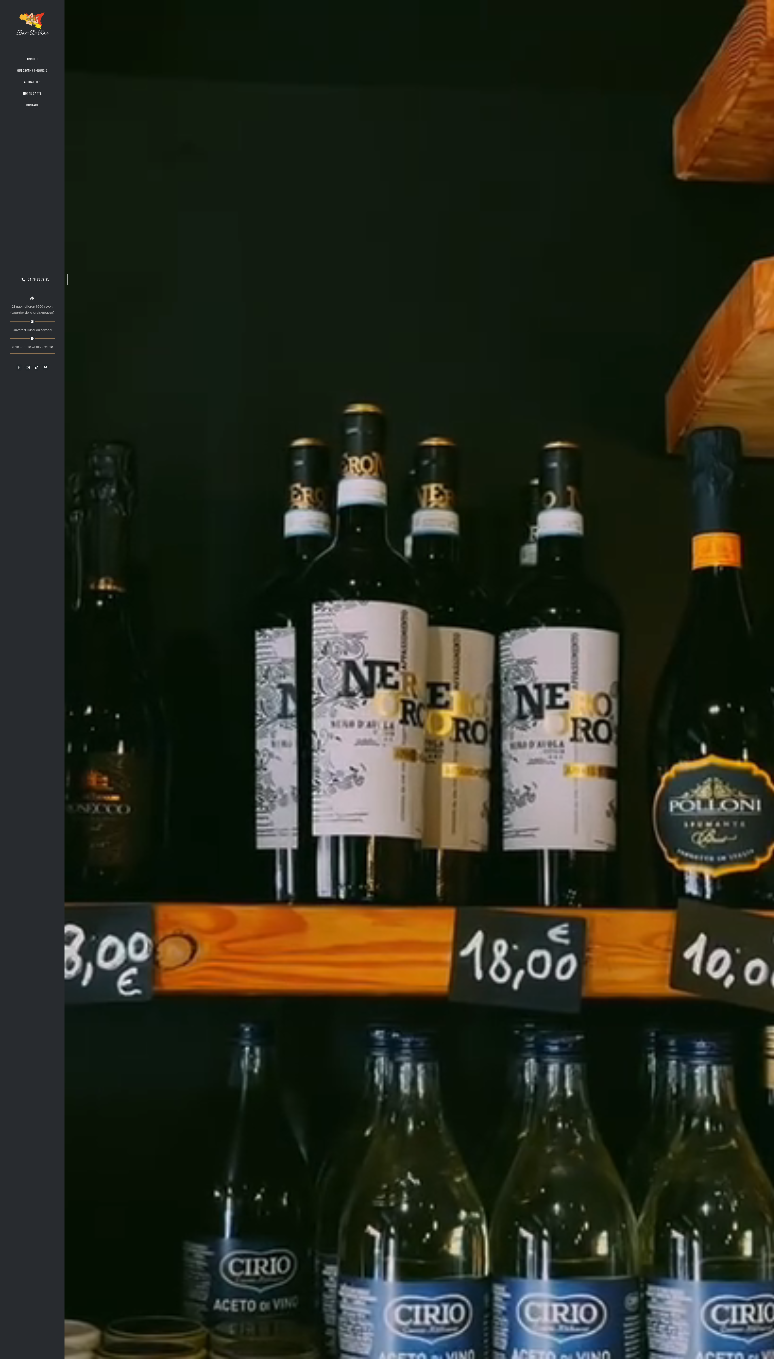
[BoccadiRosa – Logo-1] (32, 13)
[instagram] (27, 367)
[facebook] (19, 367)
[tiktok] (36, 367)
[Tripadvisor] (45, 367)
